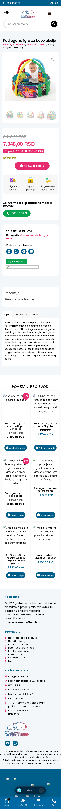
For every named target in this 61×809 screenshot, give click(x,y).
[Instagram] (56, 3)
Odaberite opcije (17, 448)
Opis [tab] (7, 314)
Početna (7, 44)
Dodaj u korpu (33, 166)
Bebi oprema (19, 44)
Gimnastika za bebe (36, 44)
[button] (9, 251)
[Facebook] (51, 3)
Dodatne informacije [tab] (27, 314)
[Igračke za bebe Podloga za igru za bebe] (30, 78)
